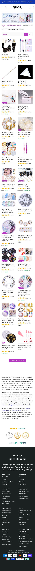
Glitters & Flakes (6, 544)
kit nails (28, 405)
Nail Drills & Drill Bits (24, 534)
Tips (3, 525)
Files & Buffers (6, 522)
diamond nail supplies (8, 405)
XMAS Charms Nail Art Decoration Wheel (25, 236)
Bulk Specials (5, 503)
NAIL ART (5, 529)
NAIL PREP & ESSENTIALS (6, 509)
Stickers (4, 534)
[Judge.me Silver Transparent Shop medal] (9, 435)
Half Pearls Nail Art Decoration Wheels (24, 265)
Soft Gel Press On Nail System (25, 511)
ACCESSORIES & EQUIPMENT (25, 530)
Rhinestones (5, 539)
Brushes (4, 520)
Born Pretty (5, 532)
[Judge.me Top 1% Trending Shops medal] (25, 435)
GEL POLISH (23, 489)
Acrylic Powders (6, 493)
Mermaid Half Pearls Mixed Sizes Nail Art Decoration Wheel (8, 320)
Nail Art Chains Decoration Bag (23, 185)
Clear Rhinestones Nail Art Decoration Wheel (25, 210)
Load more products (17, 360)
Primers (4, 517)
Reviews (4, 484)
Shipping (21, 479)
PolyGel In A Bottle (24, 519)
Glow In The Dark (23, 498)
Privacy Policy (20, 552)
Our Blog (4, 479)
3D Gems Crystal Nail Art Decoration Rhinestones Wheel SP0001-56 (24, 293)
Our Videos (22, 482)
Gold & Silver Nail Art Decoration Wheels (8, 133)
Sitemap (27, 552)
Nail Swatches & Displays (25, 539)
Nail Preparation (6, 512)
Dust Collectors (23, 546)
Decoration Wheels (7, 542)
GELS (21, 508)
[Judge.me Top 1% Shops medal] (17, 435)
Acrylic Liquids (6, 491)
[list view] (30, 34)
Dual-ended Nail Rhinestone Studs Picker (23, 56)
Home (3, 25)
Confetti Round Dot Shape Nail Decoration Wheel (8, 265)
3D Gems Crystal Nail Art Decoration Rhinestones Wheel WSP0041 (8, 238)
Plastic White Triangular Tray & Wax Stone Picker (8, 107)
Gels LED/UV (22, 522)
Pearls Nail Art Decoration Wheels (7, 158)
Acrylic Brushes (6, 496)
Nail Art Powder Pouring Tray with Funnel (23, 107)
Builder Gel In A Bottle (25, 515)
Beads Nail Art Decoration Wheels (24, 319)
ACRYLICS (6, 489)
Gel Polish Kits (23, 493)
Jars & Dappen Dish (24, 544)
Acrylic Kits (5, 498)
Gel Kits (21, 517)
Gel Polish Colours (24, 491)
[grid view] (26, 34)
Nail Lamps (22, 536)
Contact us (22, 477)
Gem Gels (5, 54)
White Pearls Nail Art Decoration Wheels (24, 133)
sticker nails (19, 405)
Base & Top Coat (23, 496)
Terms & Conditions (11, 552)
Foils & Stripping (6, 537)
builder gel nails (16, 410)
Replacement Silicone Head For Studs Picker (24, 346)
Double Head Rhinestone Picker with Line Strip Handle (25, 159)
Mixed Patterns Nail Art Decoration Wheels (9, 185)
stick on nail (5, 410)
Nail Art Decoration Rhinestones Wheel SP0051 (8, 292)
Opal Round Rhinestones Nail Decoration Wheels (7, 210)
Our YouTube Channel (8, 482)
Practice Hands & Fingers (25, 541)
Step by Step (22, 484)
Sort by (5, 34)
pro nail (28, 408)
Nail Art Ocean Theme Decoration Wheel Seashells (8, 347)
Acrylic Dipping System (8, 501)
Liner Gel (21, 524)
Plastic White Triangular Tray (22, 82)
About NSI (5, 477)
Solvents (4, 515)
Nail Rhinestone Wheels (14, 25)
